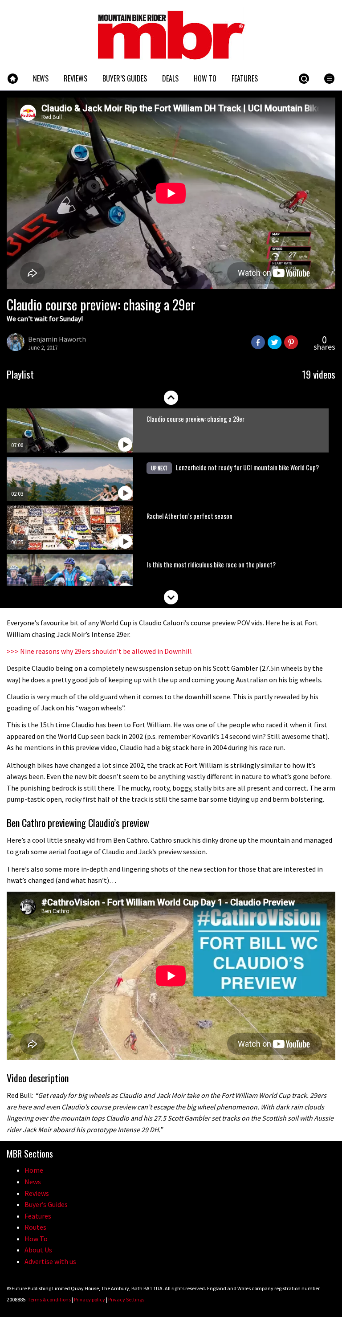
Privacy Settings (126, 1299)
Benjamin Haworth (57, 338)
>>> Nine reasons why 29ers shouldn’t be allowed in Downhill (99, 651)
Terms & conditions (49, 1299)
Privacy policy (89, 1299)
